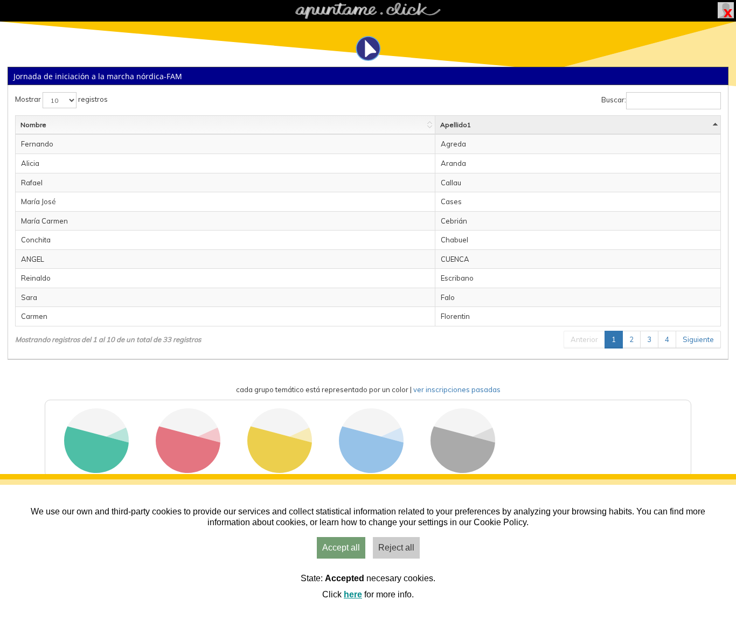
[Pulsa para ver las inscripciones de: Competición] (280, 469)
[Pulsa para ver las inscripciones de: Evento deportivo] (96, 469)
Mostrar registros (61, 99)
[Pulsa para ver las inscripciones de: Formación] (371, 469)
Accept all (341, 547)
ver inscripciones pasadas (457, 389)
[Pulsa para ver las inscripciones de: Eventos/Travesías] (188, 469)
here (353, 594)
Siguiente (698, 339)
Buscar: (613, 100)
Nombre (33, 125)
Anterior (584, 339)
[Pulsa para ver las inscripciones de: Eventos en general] (463, 469)
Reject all (396, 547)
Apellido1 (455, 125)
